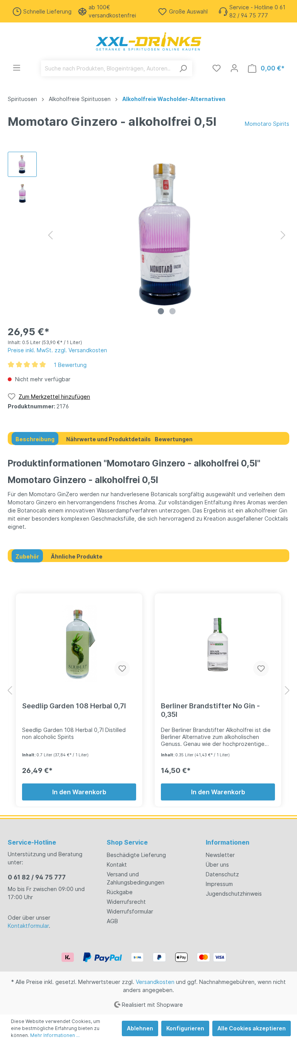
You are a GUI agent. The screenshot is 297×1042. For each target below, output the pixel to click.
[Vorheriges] (50, 235)
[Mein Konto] (234, 68)
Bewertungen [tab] (174, 439)
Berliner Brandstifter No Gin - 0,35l (210, 710)
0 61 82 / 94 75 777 (37, 877)
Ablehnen (140, 1028)
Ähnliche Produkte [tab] (76, 556)
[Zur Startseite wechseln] (148, 41)
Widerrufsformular (130, 911)
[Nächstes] (283, 235)
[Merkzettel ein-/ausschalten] (122, 668)
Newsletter (220, 855)
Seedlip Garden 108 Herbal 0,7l (74, 706)
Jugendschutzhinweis (234, 893)
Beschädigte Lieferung (136, 855)
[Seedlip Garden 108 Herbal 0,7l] (79, 643)
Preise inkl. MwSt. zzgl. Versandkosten (57, 350)
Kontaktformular (28, 925)
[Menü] (17, 67)
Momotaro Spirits (267, 123)
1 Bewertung (70, 365)
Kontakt (117, 864)
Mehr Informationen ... (55, 1035)
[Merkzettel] (216, 68)
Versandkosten (155, 982)
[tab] (35, 438)
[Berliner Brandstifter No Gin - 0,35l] (218, 643)
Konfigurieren (185, 1028)
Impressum (219, 884)
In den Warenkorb (79, 792)
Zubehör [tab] (27, 556)
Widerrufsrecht (126, 901)
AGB (112, 921)
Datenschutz (222, 874)
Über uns (217, 864)
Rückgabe (120, 892)
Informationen (227, 842)
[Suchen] (183, 68)
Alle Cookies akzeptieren (251, 1028)
